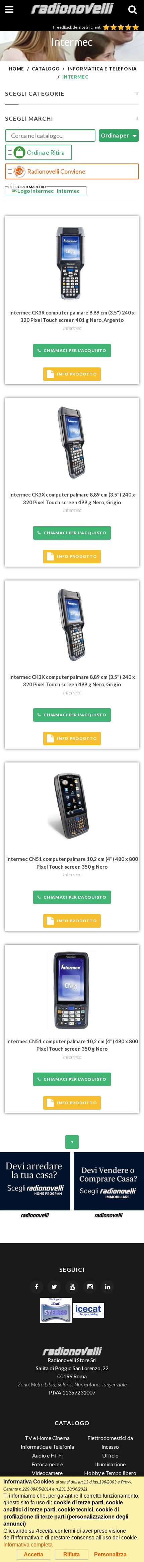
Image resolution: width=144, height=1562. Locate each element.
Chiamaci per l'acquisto (73, 350)
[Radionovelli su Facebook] (36, 1287)
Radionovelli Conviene (55, 171)
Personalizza (110, 1554)
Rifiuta (71, 1554)
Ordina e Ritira (45, 152)
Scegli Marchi (72, 118)
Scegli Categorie (72, 93)
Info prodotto (77, 374)
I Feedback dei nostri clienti (78, 27)
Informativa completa (28, 1545)
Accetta (33, 1554)
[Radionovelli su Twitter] (54, 1287)
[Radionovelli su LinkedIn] (107, 1287)
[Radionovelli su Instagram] (89, 1287)
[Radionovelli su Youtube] (72, 1287)
